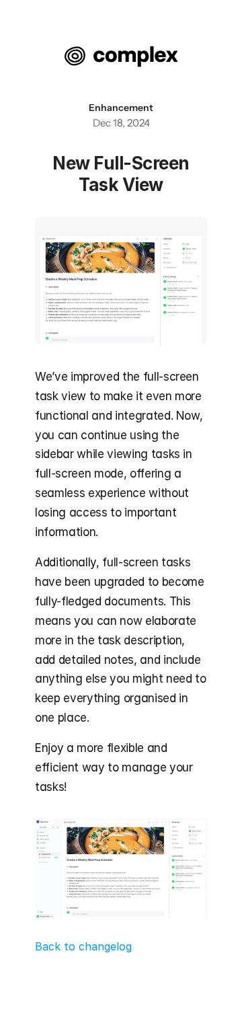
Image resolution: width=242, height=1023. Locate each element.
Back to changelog (83, 946)
